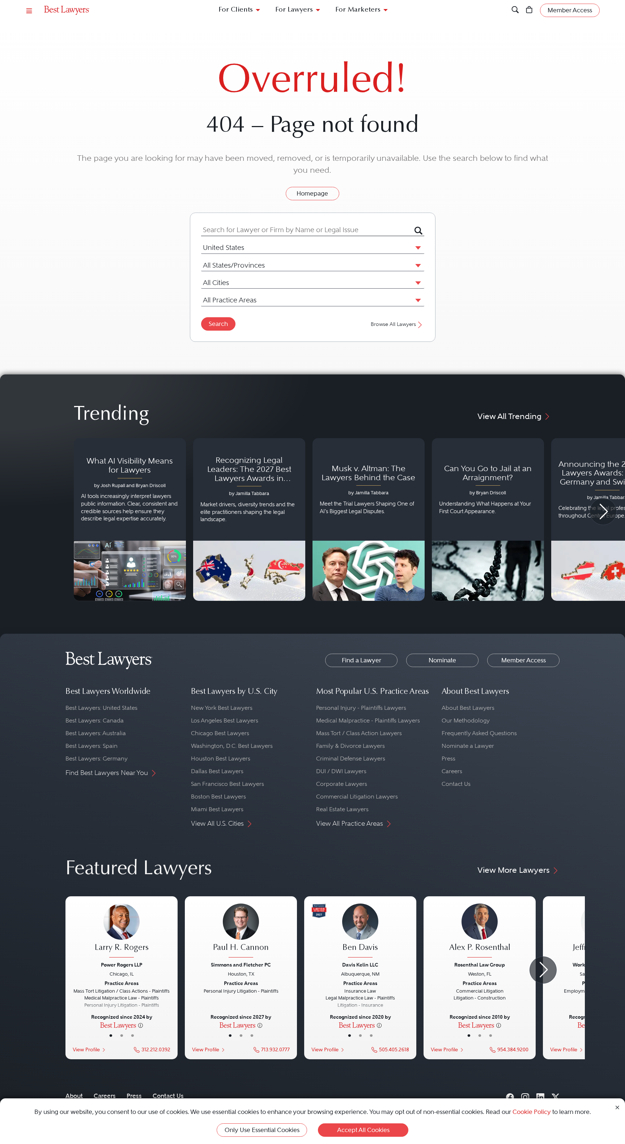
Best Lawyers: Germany (96, 758)
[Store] (529, 10)
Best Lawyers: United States (101, 707)
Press (448, 758)
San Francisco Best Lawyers (227, 783)
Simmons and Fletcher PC (241, 964)
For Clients (235, 10)
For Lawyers (294, 10)
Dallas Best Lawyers (217, 771)
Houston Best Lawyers (220, 758)
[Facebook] (510, 1095)
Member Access (523, 660)
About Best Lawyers (468, 707)
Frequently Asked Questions (479, 733)
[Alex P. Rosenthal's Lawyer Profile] (479, 931)
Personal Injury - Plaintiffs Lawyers (361, 707)
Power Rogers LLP (121, 964)
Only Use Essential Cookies (262, 1129)
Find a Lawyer (361, 660)
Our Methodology (466, 720)
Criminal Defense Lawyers (350, 758)
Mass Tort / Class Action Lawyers (359, 733)
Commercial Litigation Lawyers (357, 796)
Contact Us (456, 783)
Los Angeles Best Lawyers (224, 720)
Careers (452, 771)
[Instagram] (525, 1095)
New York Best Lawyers (221, 707)
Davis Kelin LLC (360, 964)
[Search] (515, 10)
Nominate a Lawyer (468, 745)
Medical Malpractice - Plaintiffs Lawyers (368, 720)
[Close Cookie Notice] (617, 1107)
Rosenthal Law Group (479, 964)
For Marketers (357, 10)
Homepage (312, 193)
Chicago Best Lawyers (220, 733)
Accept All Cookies (363, 1129)
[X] (556, 1095)
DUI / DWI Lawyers (341, 771)
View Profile (86, 1050)
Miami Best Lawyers (217, 809)
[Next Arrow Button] (603, 511)
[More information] (140, 1025)
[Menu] (29, 10)
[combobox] (307, 230)
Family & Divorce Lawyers (350, 745)
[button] (416, 247)
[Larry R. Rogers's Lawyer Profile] (121, 931)
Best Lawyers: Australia (95, 733)
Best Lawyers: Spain (91, 745)
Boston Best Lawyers (218, 796)
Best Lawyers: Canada (94, 720)
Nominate (442, 660)
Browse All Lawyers (393, 324)
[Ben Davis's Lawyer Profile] (360, 931)
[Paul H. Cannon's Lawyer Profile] (241, 931)
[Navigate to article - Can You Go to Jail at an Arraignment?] (488, 519)
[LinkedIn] (540, 1095)
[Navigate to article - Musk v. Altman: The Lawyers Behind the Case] (368, 519)
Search (218, 323)
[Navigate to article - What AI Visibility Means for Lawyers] (130, 519)
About (74, 1095)
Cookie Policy (532, 1111)
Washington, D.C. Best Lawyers (232, 745)
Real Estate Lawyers (342, 809)
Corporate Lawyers (341, 783)
